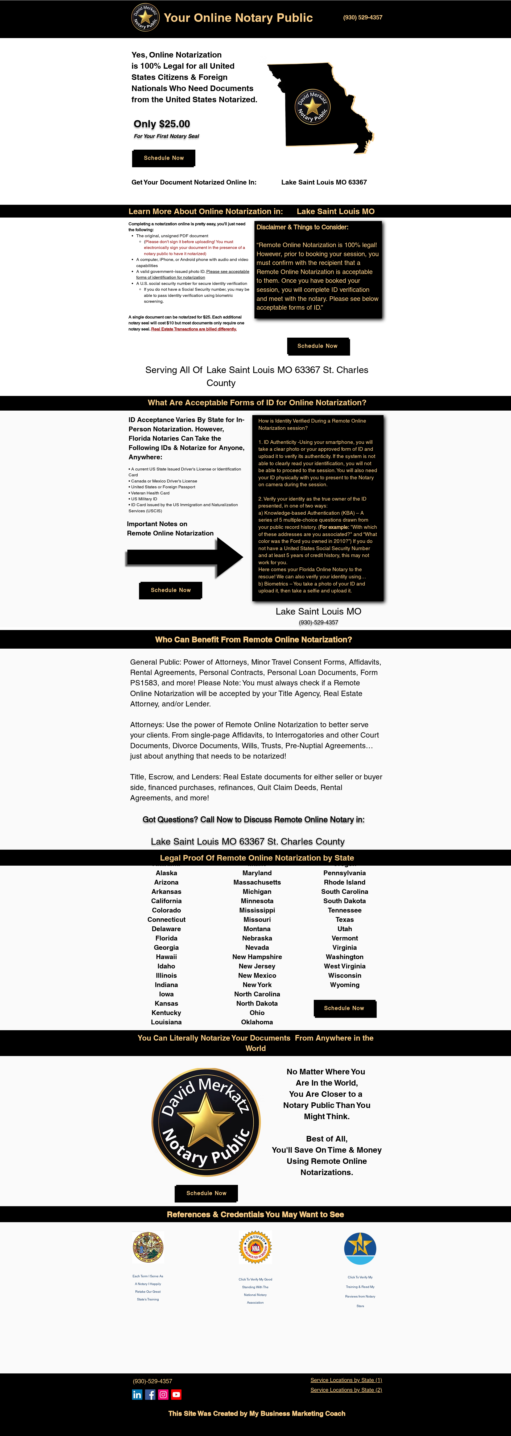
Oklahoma (257, 1022)
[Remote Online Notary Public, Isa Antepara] (163, 1394)
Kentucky (166, 1013)
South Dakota (344, 901)
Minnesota (257, 901)
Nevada (257, 947)
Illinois (166, 975)
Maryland (257, 873)
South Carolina (344, 891)
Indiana (166, 985)
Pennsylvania (344, 873)
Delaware (166, 929)
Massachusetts (257, 882)
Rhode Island (344, 882)
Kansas (166, 1003)
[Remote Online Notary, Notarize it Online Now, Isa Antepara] (137, 1394)
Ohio (257, 1013)
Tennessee (345, 910)
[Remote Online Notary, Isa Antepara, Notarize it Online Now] (150, 1394)
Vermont (345, 938)
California (166, 901)
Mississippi (257, 910)
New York (257, 985)
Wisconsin (344, 975)
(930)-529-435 (317, 622)
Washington (345, 957)
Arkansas (166, 891)
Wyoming (345, 985)
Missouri (257, 919)
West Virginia (345, 966)
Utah (344, 929)
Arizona (166, 882)
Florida (166, 938)
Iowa (166, 994)
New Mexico (257, 975)
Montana (257, 929)
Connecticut (166, 919)
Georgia (166, 947)
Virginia (344, 947)
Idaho (166, 966)
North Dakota (257, 1003)
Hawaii (166, 957)
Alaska (166, 873)
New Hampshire (257, 957)
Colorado (166, 910)
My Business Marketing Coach (297, 1413)
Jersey (264, 966)
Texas (345, 919)
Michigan (257, 891)
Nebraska (257, 938)
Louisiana (166, 1022)
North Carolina (257, 994)
